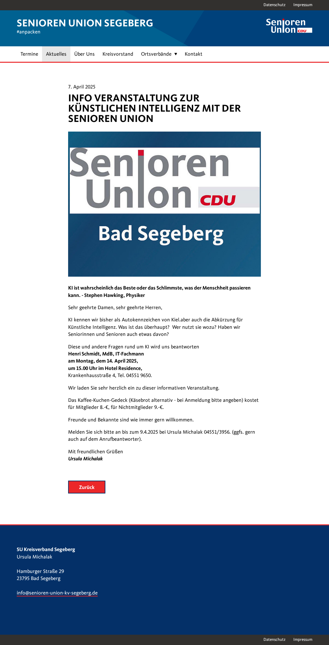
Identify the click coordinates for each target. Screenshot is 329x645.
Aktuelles (56, 54)
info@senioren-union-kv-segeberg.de (57, 593)
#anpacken (28, 32)
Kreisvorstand (117, 54)
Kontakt (193, 54)
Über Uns (84, 54)
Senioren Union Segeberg (85, 23)
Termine (29, 54)
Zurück (86, 487)
